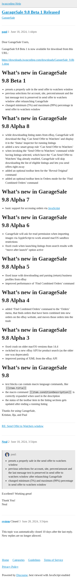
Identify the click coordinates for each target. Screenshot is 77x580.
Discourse (22, 575)
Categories (19, 560)
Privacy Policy (10, 566)
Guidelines (34, 560)
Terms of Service (53, 560)
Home (5, 560)
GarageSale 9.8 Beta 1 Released (31, 12)
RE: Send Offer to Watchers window (23, 426)
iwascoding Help (11, 3)
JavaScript (54, 208)
